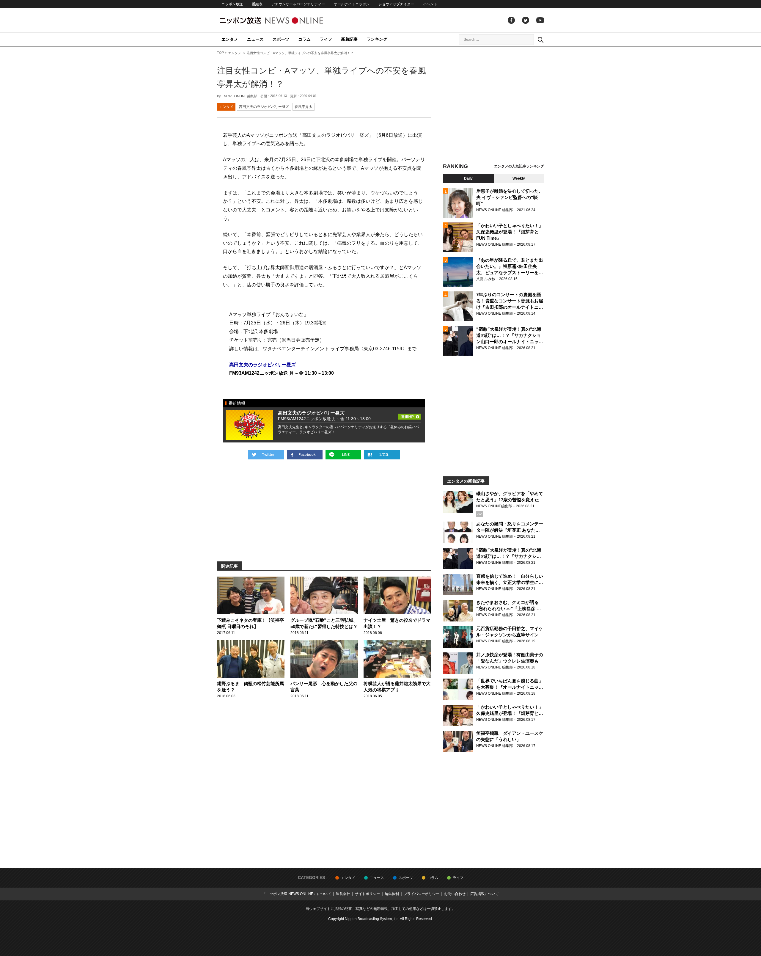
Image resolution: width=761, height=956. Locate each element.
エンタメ (229, 39)
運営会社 (343, 894)
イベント (430, 4)
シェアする (305, 454)
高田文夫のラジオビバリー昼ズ (264, 107)
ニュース (255, 39)
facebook (511, 20)
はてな (382, 454)
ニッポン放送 (232, 4)
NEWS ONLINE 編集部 (240, 96)
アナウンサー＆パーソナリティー (298, 4)
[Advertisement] (493, 105)
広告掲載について (484, 894)
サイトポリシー (367, 894)
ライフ (326, 39)
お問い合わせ (455, 894)
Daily (468, 178)
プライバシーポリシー (421, 894)
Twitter (525, 20)
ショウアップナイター (396, 4)
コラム (304, 39)
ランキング (377, 39)
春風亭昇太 (303, 107)
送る (343, 454)
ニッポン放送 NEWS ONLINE (282, 20)
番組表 (257, 4)
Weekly (518, 178)
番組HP (409, 415)
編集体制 (392, 894)
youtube (540, 20)
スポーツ (281, 39)
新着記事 (349, 39)
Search (540, 39)
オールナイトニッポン (352, 4)
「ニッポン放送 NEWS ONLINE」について (296, 894)
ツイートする (266, 454)
